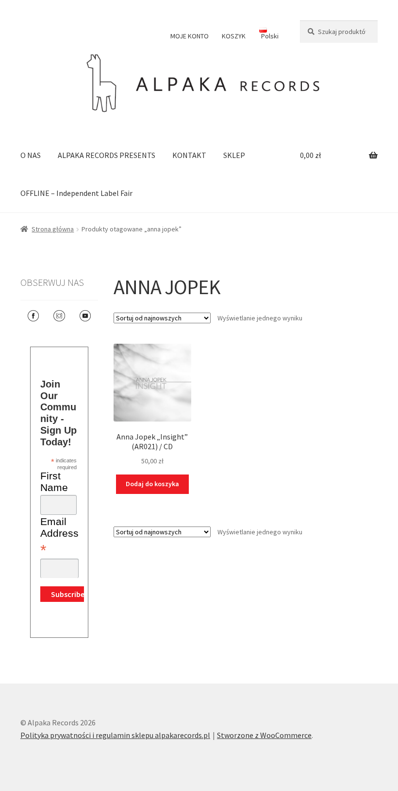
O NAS (30, 155)
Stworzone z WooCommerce (264, 735)
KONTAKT (189, 155)
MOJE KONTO (189, 36)
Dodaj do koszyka (152, 483)
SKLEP (234, 155)
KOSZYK (234, 36)
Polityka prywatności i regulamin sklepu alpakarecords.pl (115, 735)
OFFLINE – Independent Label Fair (76, 193)
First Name (54, 481)
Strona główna (53, 229)
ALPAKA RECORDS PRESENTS (106, 155)
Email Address (59, 536)
